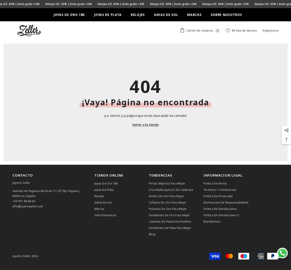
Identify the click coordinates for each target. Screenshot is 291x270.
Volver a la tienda (145, 125)
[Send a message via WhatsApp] (282, 253)
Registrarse (270, 30)
